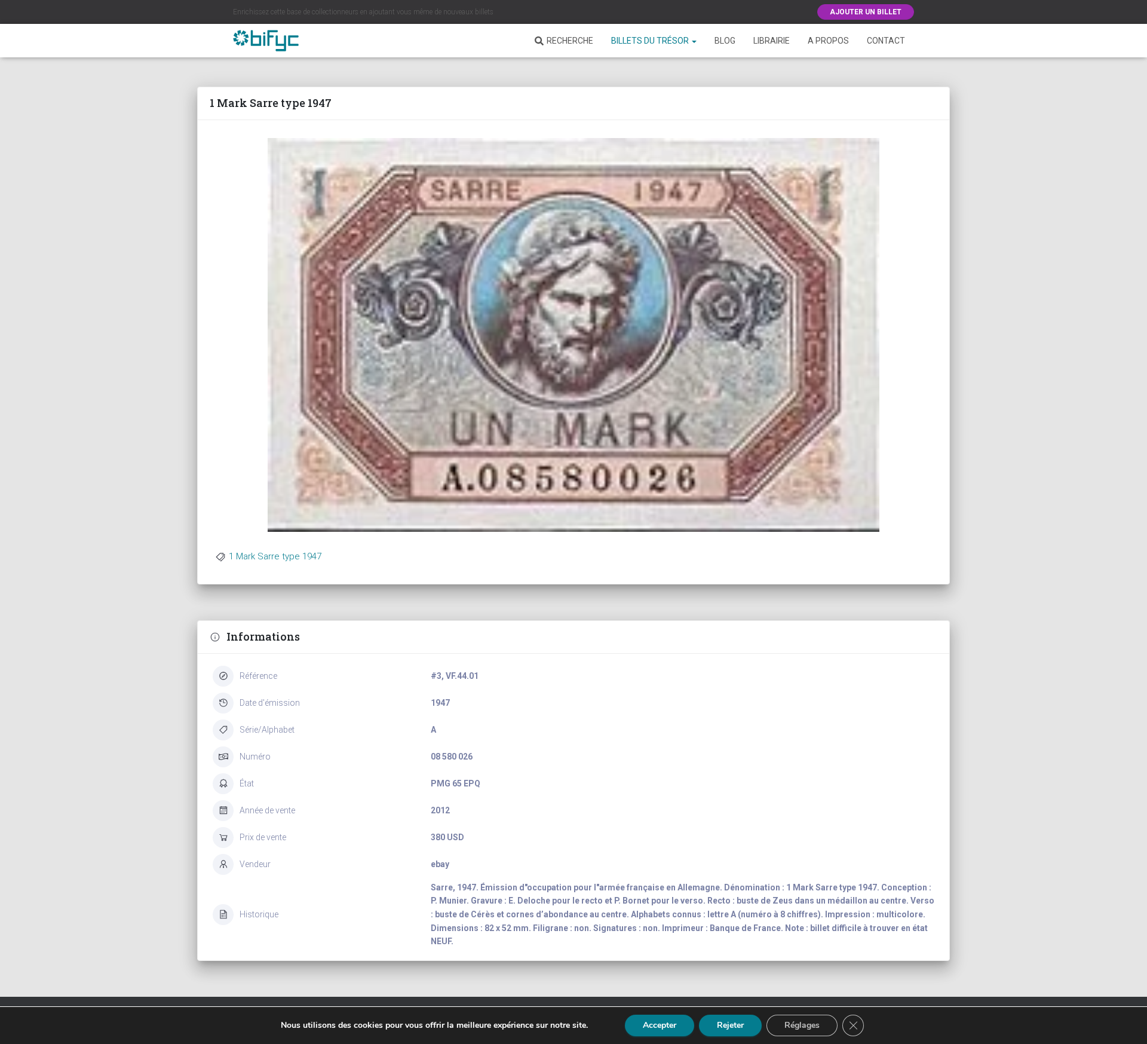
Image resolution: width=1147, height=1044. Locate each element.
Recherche (570, 40)
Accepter (659, 1025)
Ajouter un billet (865, 12)
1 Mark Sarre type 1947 (275, 556)
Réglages (802, 1025)
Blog (724, 40)
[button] (694, 40)
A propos (828, 40)
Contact (886, 40)
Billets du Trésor (651, 40)
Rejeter (730, 1025)
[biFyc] (266, 40)
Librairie (771, 40)
